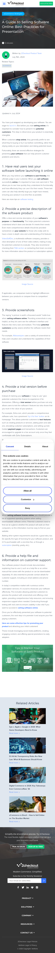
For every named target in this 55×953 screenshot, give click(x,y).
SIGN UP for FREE (46, 3)
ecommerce (7, 66)
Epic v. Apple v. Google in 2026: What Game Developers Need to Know (24, 728)
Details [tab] (27, 446)
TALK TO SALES (18, 847)
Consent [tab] (10, 446)
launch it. (13, 126)
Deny (27, 508)
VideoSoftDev (7, 239)
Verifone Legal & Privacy (27, 945)
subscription (7, 545)
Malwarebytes (18, 336)
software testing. (27, 199)
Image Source (27, 284)
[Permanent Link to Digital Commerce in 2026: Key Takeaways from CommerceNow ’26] (27, 767)
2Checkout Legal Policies (27, 942)
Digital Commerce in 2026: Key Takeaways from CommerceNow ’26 (27, 787)
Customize (26, 499)
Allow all (27, 491)
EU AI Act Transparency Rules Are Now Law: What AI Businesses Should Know (25, 758)
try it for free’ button (36, 416)
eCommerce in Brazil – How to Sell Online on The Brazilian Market (26, 816)
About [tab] (45, 446)
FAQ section (19, 248)
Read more (13, 733)
